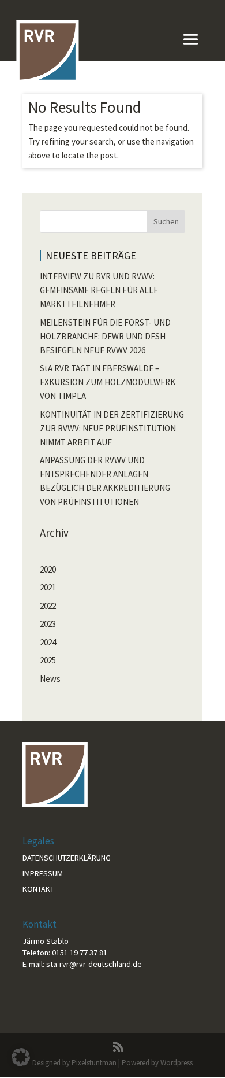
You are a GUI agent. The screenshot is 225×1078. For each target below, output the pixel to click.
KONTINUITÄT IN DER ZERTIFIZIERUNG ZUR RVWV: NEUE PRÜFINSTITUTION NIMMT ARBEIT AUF (112, 428)
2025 (48, 660)
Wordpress (176, 1063)
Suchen (166, 221)
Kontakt (38, 889)
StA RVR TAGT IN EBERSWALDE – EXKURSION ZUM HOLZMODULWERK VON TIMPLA (107, 382)
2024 (48, 642)
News (50, 678)
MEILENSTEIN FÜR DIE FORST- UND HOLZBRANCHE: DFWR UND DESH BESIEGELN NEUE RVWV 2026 (105, 336)
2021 (48, 587)
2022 (48, 605)
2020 (48, 569)
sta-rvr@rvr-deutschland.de (94, 964)
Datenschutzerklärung (66, 857)
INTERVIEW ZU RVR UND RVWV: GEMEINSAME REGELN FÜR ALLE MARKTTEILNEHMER (99, 290)
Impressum (42, 873)
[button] (21, 1057)
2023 (48, 623)
